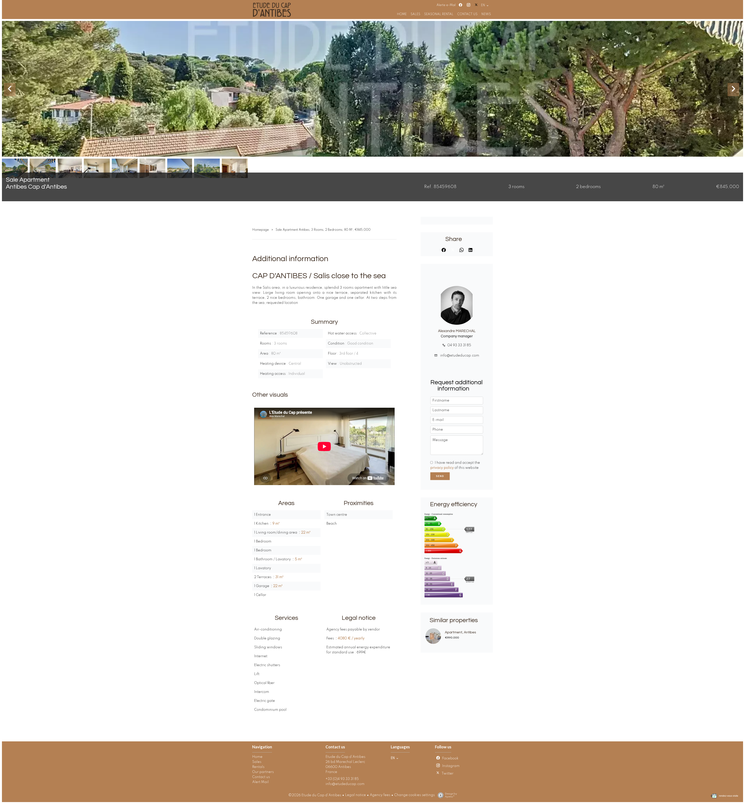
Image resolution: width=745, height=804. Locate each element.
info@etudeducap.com (459, 355)
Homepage (260, 229)
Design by (451, 795)
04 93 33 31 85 (459, 345)
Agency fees (380, 795)
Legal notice (355, 795)
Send (440, 476)
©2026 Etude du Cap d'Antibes (314, 795)
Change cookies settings (414, 795)
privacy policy (442, 468)
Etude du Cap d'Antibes (345, 757)
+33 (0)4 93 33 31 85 (342, 779)
